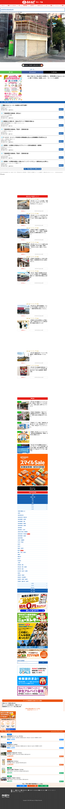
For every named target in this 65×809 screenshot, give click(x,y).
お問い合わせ (42, 790)
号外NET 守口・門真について (18, 791)
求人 (19, 5)
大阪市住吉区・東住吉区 (24, 533)
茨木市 (19, 546)
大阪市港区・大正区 (21, 529)
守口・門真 (39, 2)
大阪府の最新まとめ (21, 511)
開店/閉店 (25, 5)
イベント (57, 5)
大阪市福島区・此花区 (22, 519)
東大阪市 (19, 560)
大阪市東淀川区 (20, 515)
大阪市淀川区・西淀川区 (22, 517)
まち (46, 5)
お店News (32, 5)
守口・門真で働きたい (6, 102)
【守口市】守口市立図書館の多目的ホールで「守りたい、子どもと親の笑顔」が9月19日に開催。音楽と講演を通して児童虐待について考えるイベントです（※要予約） (39, 447)
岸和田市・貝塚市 (21, 575)
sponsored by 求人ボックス (17, 102)
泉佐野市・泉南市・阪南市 (23, 579)
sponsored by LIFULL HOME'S (57, 731)
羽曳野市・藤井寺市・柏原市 (23, 581)
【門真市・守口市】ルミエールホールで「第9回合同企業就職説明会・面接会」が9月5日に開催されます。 (39, 433)
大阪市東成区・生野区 (22, 525)
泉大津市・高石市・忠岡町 (23, 571)
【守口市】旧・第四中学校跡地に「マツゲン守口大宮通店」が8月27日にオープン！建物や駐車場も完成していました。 (38, 307)
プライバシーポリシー (51, 790)
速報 (62, 5)
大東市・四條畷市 (21, 540)
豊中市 (20, 550)
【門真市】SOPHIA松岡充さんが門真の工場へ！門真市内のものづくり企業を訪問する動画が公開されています (38, 322)
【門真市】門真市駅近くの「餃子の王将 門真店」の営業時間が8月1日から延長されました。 (38, 260)
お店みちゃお (40, 5)
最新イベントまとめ (12, 5)
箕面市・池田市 (20, 548)
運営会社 (18, 790)
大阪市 (19, 513)
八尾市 (19, 562)
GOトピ (3, 5)
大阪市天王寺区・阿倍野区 (23, 531)
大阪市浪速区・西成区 (22, 535)
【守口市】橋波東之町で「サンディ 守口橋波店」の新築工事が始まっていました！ (38, 354)
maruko (3, 174)
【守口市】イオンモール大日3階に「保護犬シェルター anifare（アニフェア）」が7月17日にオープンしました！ (39, 202)
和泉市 (19, 573)
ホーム (13, 790)
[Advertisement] (32, 186)
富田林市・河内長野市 (22, 577)
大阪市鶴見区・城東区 (22, 523)
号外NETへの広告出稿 (33, 790)
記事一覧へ (32, 69)
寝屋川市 (19, 556)
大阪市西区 (20, 527)
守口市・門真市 (20, 542)
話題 (51, 5)
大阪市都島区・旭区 (21, 521)
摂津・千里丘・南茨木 (22, 552)
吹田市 (19, 544)
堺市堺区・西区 (20, 564)
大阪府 (20, 12)
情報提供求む (24, 790)
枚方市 (19, 558)
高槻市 (19, 554)
